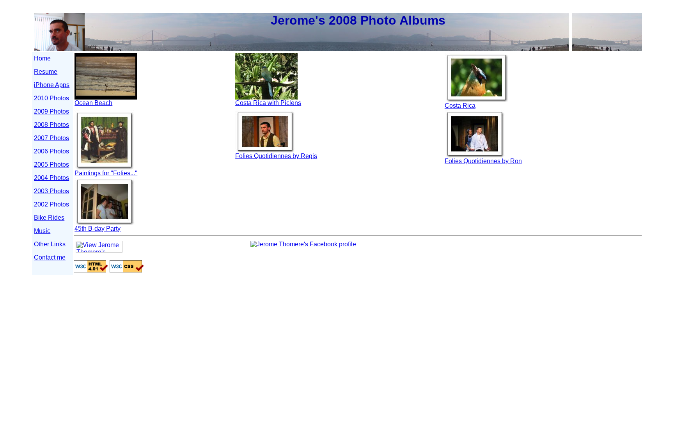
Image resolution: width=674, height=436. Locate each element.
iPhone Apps (51, 85)
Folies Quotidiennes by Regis (276, 156)
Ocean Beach (93, 103)
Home (42, 58)
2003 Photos (51, 191)
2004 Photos (51, 177)
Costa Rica (460, 105)
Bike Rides (49, 217)
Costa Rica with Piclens (268, 103)
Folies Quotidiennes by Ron (483, 161)
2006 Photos (51, 151)
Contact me (50, 257)
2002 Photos (51, 204)
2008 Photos (51, 124)
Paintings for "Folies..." (105, 173)
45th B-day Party (97, 228)
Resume (45, 71)
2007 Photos (51, 138)
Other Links (50, 244)
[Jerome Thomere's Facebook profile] (303, 244)
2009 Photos (51, 111)
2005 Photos (51, 164)
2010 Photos (51, 98)
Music (42, 231)
